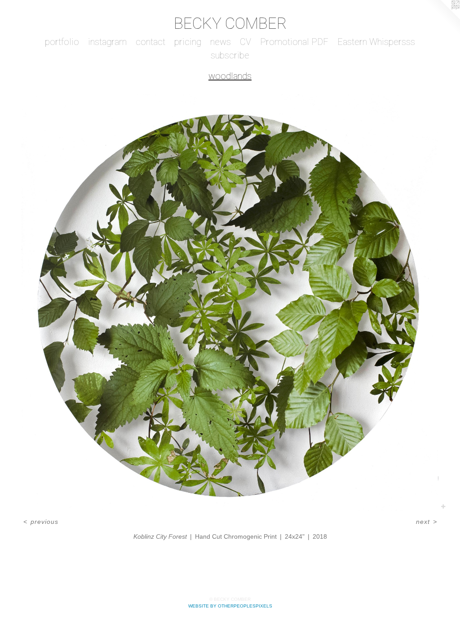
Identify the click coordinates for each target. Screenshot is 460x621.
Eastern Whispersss (376, 41)
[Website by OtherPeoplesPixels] (442, 18)
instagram (107, 41)
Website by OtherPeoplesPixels (230, 605)
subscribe (230, 55)
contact (150, 41)
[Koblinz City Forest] (230, 302)
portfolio (62, 41)
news (220, 41)
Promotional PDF (294, 41)
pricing (187, 41)
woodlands (230, 76)
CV (245, 41)
